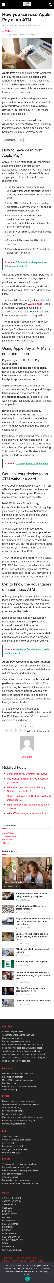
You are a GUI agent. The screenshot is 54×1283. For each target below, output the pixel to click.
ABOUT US (7, 1258)
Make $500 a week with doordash (17, 1079)
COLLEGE (7, 1207)
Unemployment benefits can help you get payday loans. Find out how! (32, 936)
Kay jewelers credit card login (15, 1167)
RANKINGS (7, 1227)
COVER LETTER (9, 1214)
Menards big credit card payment (32, 961)
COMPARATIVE (9, 836)
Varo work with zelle (11, 1152)
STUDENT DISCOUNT (12, 1240)
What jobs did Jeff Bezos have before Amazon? (31, 907)
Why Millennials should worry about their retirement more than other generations (33, 921)
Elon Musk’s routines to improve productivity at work (32, 989)
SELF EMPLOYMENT (12, 1236)
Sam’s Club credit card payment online (23, 882)
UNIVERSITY (8, 1246)
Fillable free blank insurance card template (32, 950)
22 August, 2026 (12, 886)
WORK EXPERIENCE (12, 1249)
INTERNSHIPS (9, 1220)
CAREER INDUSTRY (11, 1201)
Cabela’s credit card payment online (33, 1000)
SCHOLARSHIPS (10, 1233)
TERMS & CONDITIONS (26, 1258)
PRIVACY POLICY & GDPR (14, 1260)
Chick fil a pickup (9, 1089)
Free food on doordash (12, 1076)
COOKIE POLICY (37, 1260)
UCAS (5, 1243)
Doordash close (9, 1083)
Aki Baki (8, 31)
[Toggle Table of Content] (19, 139)
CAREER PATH (9, 1204)
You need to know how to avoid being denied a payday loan (31, 895)
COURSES (7, 1210)
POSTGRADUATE (10, 1223)
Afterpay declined (10, 1176)
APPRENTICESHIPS (11, 1197)
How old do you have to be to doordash (20, 1086)
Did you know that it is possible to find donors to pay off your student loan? (33, 975)
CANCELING (8, 833)
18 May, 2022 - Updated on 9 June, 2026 (23, 34)
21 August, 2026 (23, 943)
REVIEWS (6, 1230)
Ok (27, 1279)
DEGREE (6, 1217)
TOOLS (5, 842)
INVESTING (7, 839)
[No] (50, 1272)
